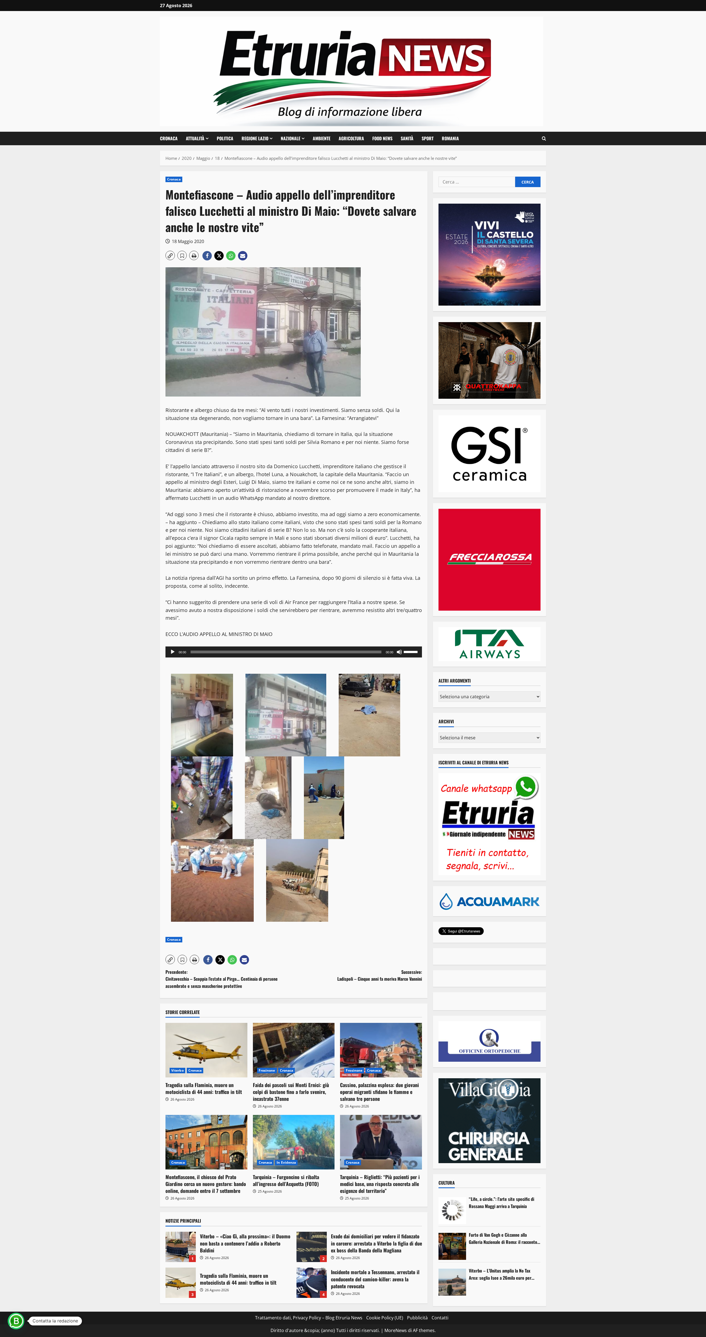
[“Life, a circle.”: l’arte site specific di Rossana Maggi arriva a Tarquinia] (452, 1210)
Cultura (446, 1182)
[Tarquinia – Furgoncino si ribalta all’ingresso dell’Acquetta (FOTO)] (294, 1142)
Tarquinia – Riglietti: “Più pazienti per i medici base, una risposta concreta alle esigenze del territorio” (380, 1183)
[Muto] (399, 652)
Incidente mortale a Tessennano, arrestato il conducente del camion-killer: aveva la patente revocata (311, 1283)
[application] (293, 651)
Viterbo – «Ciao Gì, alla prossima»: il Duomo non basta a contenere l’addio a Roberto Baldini (180, 1247)
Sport (428, 138)
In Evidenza (286, 1162)
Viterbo (177, 1070)
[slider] (411, 651)
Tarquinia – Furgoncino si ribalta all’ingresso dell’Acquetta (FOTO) (286, 1180)
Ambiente (321, 138)
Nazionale (290, 138)
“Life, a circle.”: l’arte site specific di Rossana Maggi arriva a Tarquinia (501, 1202)
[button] (544, 138)
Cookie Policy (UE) (384, 1318)
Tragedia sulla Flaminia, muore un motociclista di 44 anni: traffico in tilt (203, 1088)
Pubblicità (417, 1318)
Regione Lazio (255, 138)
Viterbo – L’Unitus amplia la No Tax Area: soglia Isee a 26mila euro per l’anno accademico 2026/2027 (500, 1274)
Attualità (195, 138)
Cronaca (169, 138)
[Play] (172, 652)
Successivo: (379, 975)
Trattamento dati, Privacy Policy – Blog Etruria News (308, 1318)
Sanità (407, 138)
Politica (225, 138)
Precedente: (221, 979)
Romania (450, 138)
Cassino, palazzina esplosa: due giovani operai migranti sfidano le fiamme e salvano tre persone (379, 1091)
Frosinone (267, 1070)
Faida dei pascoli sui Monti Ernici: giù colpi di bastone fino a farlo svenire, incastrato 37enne (291, 1091)
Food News (382, 138)
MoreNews (395, 1330)
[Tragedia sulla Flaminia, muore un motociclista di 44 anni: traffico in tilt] (206, 1050)
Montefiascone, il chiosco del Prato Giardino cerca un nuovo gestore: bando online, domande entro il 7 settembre (205, 1183)
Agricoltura (351, 138)
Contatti (440, 1318)
